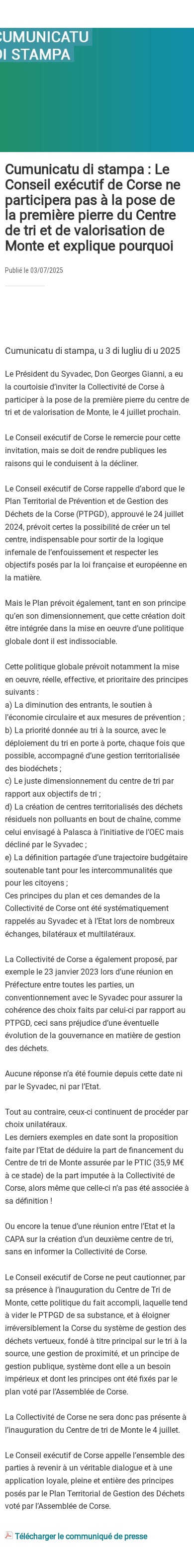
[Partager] (153, 316)
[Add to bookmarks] (177, 316)
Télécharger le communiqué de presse (81, 1536)
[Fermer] (14, 14)
